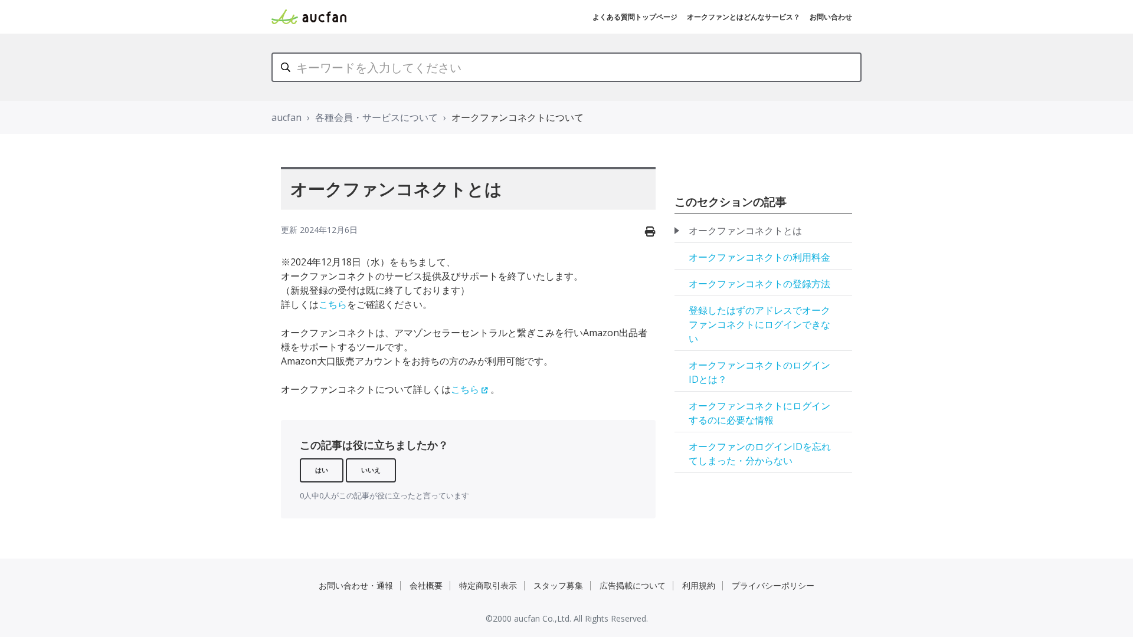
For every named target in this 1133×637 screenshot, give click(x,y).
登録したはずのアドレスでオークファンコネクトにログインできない (759, 324)
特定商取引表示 (488, 585)
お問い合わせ (831, 17)
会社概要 (426, 585)
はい (321, 469)
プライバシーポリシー (773, 585)
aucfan (286, 117)
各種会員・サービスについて (376, 117)
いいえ (371, 469)
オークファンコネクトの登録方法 (759, 283)
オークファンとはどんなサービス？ (743, 17)
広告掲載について (633, 585)
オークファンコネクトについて (517, 117)
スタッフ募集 (558, 585)
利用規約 (698, 585)
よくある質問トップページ (634, 17)
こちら (333, 304)
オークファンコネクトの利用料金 (759, 257)
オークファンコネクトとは (745, 230)
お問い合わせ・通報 (356, 585)
